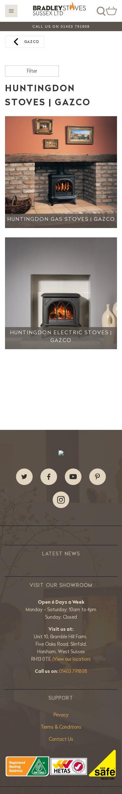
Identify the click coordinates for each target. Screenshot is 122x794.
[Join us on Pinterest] (97, 476)
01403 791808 (73, 671)
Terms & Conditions (61, 727)
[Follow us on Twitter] (24, 476)
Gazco (31, 42)
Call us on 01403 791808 (61, 26)
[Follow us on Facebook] (48, 476)
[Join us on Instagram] (61, 500)
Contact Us (61, 739)
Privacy (61, 715)
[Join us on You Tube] (73, 476)
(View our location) (71, 659)
